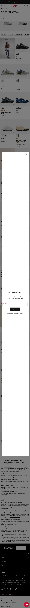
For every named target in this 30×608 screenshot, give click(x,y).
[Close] (26, 154)
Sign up (15, 309)
